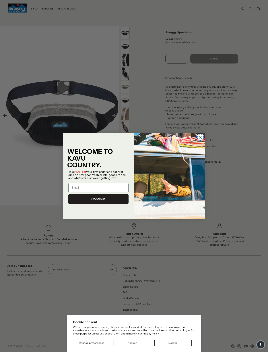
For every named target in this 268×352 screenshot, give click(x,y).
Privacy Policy (151, 333)
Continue (98, 199)
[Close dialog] (200, 137)
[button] (260, 344)
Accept (132, 343)
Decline (173, 343)
